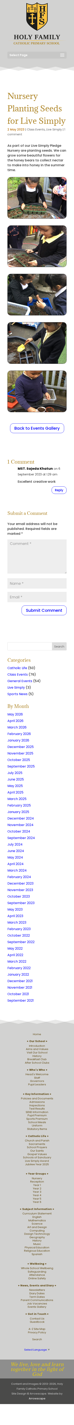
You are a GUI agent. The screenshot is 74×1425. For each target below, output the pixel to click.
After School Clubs (37, 1062)
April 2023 (15, 916)
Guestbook (37, 1322)
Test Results (37, 1108)
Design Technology (37, 1234)
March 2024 (17, 870)
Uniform (37, 1125)
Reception (37, 1181)
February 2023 (19, 929)
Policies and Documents (37, 1098)
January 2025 (18, 812)
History (37, 1056)
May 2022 (15, 948)
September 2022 (21, 942)
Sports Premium (37, 1119)
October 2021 (18, 994)
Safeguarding (37, 1271)
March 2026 (17, 727)
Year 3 (37, 1191)
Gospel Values (37, 1154)
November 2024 (20, 825)
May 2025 (15, 786)
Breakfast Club (37, 1059)
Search (37, 1339)
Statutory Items (37, 1129)
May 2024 (15, 857)
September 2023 (21, 903)
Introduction (37, 1046)
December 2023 (20, 883)
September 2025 (21, 766)
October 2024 (18, 831)
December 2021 (20, 981)
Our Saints (37, 1150)
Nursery (37, 1178)
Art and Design (37, 1227)
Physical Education (37, 1247)
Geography (37, 1237)
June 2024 (15, 851)
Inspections (37, 1105)
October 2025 (18, 760)
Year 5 (37, 1198)
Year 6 (37, 1202)
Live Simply (54, 129)
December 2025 (20, 747)
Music (37, 1244)
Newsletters (37, 1290)
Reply (59, 490)
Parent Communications (37, 1300)
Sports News (17, 694)
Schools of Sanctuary (37, 1157)
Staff (37, 1077)
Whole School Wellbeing (37, 1268)
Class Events (36, 129)
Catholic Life (17, 668)
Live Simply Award (37, 1161)
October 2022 (18, 935)
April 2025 (15, 792)
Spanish (37, 1254)
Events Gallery (37, 1307)
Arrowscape (37, 1398)
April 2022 (15, 955)
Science (37, 1223)
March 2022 (16, 961)
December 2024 (20, 818)
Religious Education (37, 1250)
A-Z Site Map (37, 1329)
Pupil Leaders (37, 1084)
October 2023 (18, 896)
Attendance (37, 1275)
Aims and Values (37, 1049)
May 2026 (15, 714)
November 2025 (20, 753)
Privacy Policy (37, 1332)
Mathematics (37, 1220)
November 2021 (19, 987)
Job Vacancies (37, 1303)
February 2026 (19, 734)
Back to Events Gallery (37, 428)
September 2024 (21, 838)
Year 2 (37, 1188)
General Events (19, 681)
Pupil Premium (37, 1115)
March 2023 (16, 922)
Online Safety (37, 1278)
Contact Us (37, 1318)
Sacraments (37, 1144)
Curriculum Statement (37, 1213)
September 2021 (20, 1000)
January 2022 (18, 974)
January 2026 (18, 740)
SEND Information (37, 1112)
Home (37, 1034)
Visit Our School (37, 1052)
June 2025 (15, 779)
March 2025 (17, 799)
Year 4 (37, 1195)
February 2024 (19, 877)
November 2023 (20, 890)
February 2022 (19, 968)
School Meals (37, 1122)
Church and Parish (37, 1140)
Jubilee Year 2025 (37, 1164)
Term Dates (37, 1297)
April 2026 (15, 720)
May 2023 (15, 909)
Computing (37, 1230)
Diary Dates (37, 1293)
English (37, 1217)
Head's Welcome (37, 1074)
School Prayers (37, 1147)
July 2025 (14, 773)
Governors (37, 1081)
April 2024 (15, 864)
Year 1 (37, 1185)
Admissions (37, 1102)
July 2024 (15, 844)
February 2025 (19, 805)
